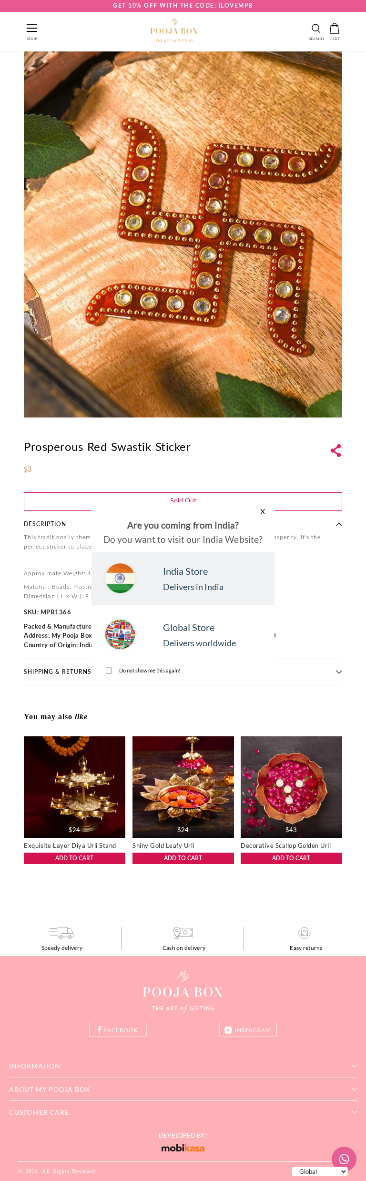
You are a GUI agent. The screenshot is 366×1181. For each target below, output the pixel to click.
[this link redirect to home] (174, 31)
